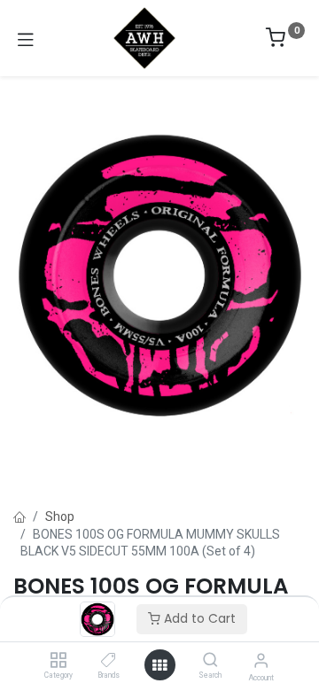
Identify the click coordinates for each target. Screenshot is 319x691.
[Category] (58, 661)
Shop (59, 516)
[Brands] (108, 661)
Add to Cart (198, 618)
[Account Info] (261, 660)
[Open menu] (159, 665)
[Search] (210, 661)
